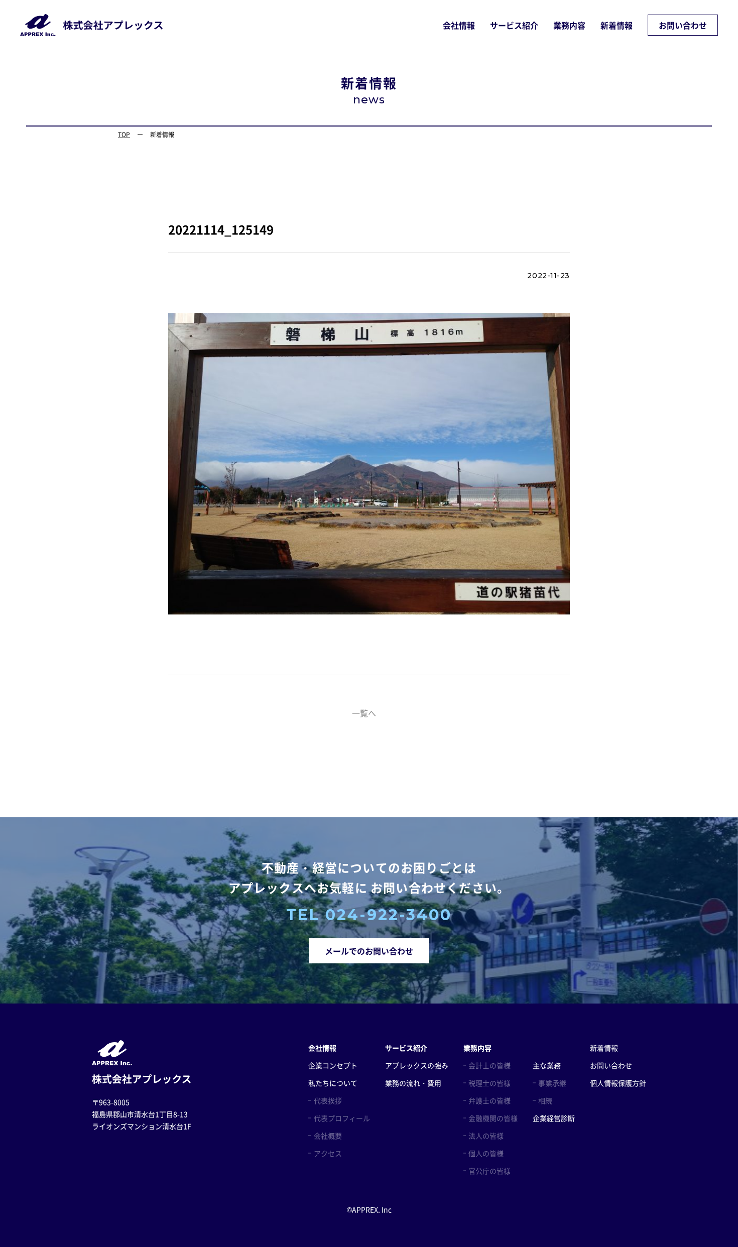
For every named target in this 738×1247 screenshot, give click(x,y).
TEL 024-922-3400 (369, 915)
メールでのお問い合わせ (369, 951)
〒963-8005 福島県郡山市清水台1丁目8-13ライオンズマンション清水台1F (141, 1114)
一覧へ (364, 713)
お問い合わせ (683, 25)
